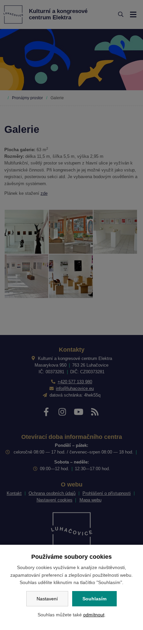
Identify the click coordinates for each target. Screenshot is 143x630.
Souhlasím (94, 598)
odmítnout (93, 614)
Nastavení (47, 598)
